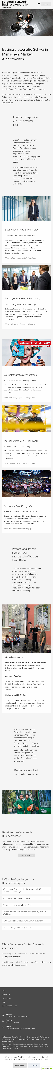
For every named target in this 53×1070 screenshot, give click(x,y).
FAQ (3, 991)
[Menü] (39, 4)
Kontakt (46, 4)
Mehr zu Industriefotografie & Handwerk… (20, 463)
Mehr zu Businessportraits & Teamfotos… (21, 258)
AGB (3, 1002)
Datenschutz (6, 998)
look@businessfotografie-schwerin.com (20, 1028)
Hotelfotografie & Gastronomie (14, 954)
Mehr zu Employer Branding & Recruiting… (22, 324)
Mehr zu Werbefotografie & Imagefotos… (20, 397)
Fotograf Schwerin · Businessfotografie (15, 3)
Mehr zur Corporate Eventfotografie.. (18, 529)
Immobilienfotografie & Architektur (15, 962)
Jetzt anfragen (27, 855)
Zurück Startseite (9, 1006)
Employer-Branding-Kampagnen (37, 1044)
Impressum (6, 995)
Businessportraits (19, 1044)
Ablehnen (34, 1065)
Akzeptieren (19, 1065)
